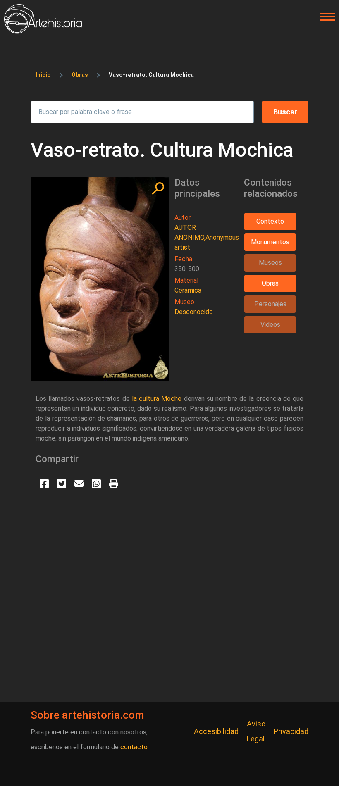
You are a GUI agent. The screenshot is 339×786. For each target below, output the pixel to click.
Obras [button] (270, 283)
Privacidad (291, 731)
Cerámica (187, 290)
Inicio (43, 74)
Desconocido (193, 312)
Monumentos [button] (270, 242)
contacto (134, 747)
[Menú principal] (325, 17)
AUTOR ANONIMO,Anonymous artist (206, 237)
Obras (80, 74)
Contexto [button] (270, 221)
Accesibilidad (216, 731)
